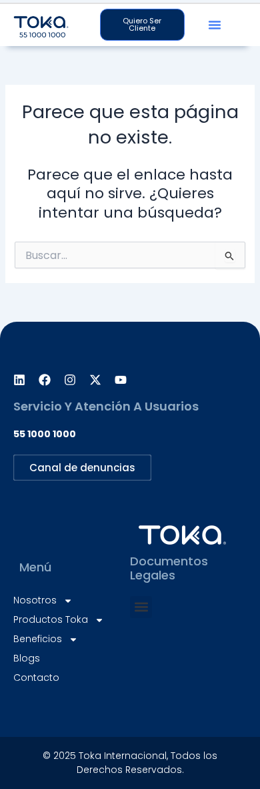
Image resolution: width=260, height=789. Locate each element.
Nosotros (35, 600)
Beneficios (37, 638)
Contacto (36, 677)
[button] (215, 25)
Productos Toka (50, 619)
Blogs (26, 658)
